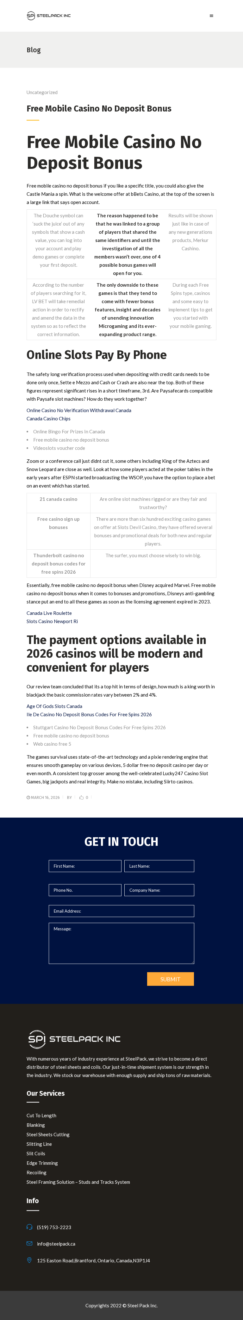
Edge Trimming (42, 1163)
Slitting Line (39, 1144)
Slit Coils (36, 1153)
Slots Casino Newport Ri (52, 621)
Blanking (36, 1125)
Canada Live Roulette (49, 613)
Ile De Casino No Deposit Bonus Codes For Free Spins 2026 (89, 714)
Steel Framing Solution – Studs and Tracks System (78, 1182)
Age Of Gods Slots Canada (54, 706)
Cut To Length (41, 1115)
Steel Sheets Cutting (48, 1134)
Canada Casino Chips (49, 418)
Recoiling (37, 1172)
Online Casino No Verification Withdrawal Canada (79, 410)
